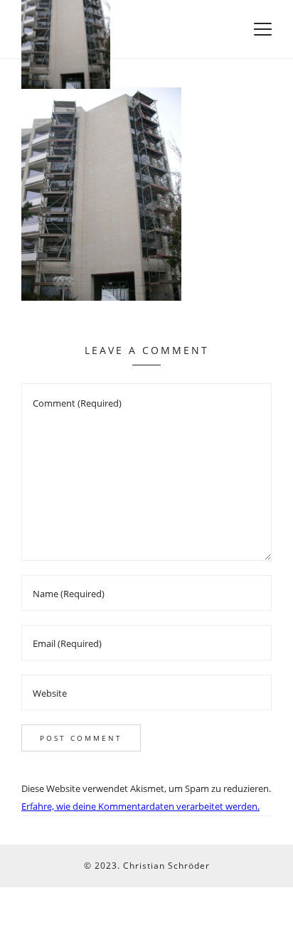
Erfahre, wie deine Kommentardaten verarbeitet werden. (140, 806)
